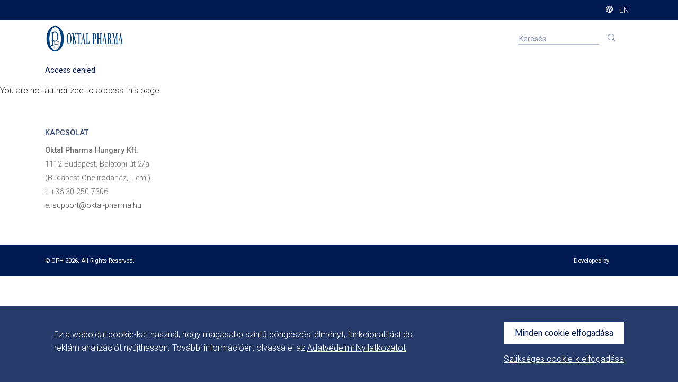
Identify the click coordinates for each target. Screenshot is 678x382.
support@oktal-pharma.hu (96, 205)
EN (623, 10)
